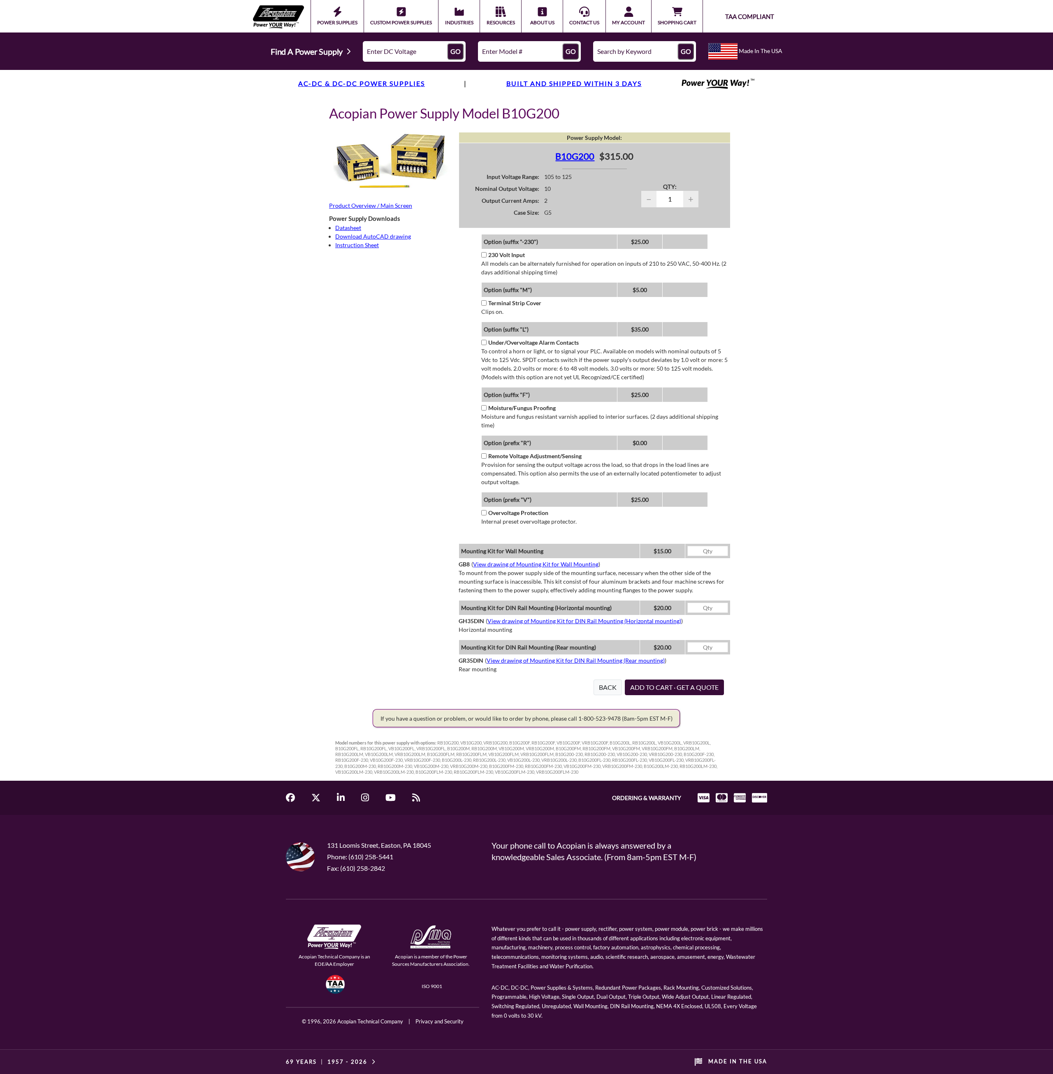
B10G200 (574, 156)
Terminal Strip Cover (514, 302)
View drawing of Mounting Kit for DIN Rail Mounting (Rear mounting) (576, 660)
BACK (608, 687)
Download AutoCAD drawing (373, 236)
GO (455, 51)
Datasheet (348, 227)
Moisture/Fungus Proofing (522, 407)
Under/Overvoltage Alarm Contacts (533, 342)
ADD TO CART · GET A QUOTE (674, 687)
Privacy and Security (439, 1021)
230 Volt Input (506, 254)
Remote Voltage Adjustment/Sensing (535, 455)
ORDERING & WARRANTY (646, 797)
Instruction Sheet (357, 244)
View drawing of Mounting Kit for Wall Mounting (535, 564)
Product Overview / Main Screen (370, 205)
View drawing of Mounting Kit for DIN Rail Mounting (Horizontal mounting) (584, 620)
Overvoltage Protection (518, 512)
